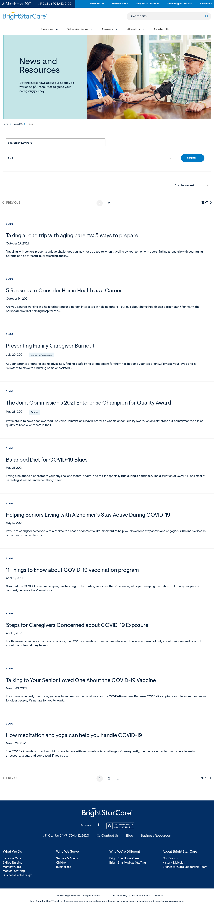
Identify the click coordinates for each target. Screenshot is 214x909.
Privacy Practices (141, 896)
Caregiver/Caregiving (41, 355)
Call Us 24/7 (68, 836)
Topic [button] (11, 158)
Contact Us (110, 836)
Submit (192, 158)
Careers (85, 825)
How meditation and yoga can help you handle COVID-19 (74, 735)
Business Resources (156, 836)
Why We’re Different (147, 5)
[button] (49, 30)
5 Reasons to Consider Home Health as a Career (64, 291)
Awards (34, 412)
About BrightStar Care (179, 5)
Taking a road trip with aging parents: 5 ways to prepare (72, 236)
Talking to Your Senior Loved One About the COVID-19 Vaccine (81, 680)
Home (5, 124)
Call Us (56, 3)
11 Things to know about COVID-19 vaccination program (72, 570)
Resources (206, 5)
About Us (18, 124)
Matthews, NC (18, 3)
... (119, 204)
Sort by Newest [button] (184, 185)
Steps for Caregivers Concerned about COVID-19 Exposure (77, 625)
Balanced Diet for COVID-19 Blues (46, 460)
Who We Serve (120, 5)
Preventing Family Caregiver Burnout (50, 346)
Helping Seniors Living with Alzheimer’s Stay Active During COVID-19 (88, 515)
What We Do (97, 5)
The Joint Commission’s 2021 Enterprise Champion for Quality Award (88, 403)
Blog (9, 224)
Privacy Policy (120, 896)
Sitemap (159, 896)
